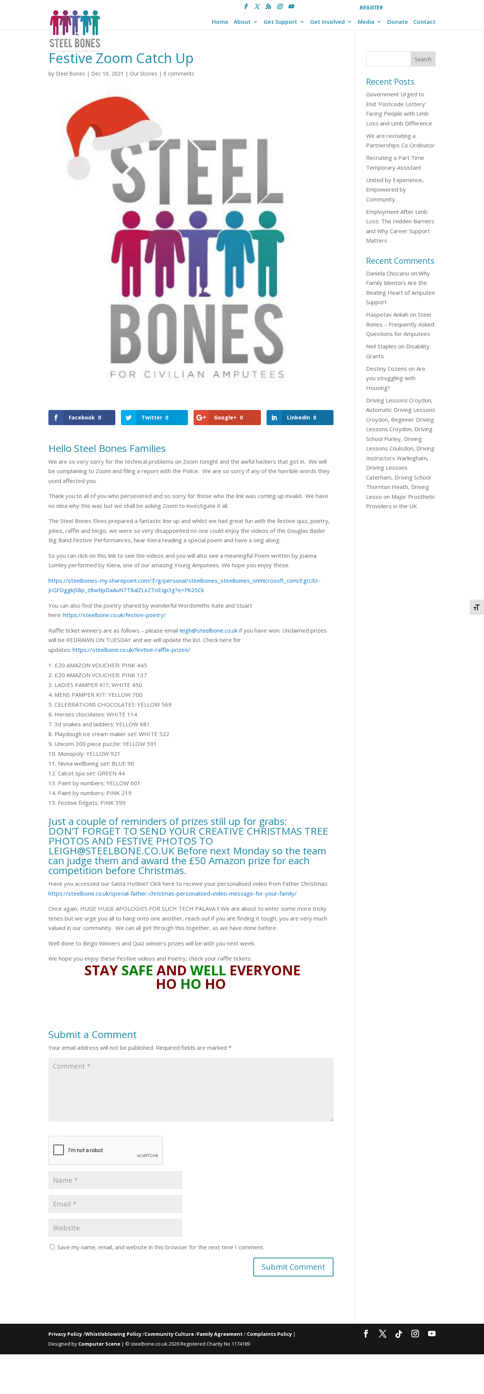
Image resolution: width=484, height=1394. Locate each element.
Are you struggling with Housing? (395, 378)
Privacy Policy (65, 1334)
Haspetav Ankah (387, 314)
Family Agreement (220, 1334)
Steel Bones (70, 73)
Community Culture (169, 1334)
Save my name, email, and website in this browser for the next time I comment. (160, 1247)
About (242, 22)
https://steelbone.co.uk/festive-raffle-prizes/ (131, 649)
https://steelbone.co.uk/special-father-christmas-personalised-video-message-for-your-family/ (172, 893)
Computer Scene (99, 1343)
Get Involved (327, 22)
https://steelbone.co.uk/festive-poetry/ (114, 615)
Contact (424, 22)
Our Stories (143, 73)
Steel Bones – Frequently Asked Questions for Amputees (400, 324)
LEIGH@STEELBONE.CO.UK (111, 850)
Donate (397, 22)
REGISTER (371, 7)
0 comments (178, 73)
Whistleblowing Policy (113, 1334)
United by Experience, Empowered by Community (395, 189)
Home (220, 22)
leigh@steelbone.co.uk (208, 630)
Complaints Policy (269, 1334)
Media (366, 22)
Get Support (280, 22)
